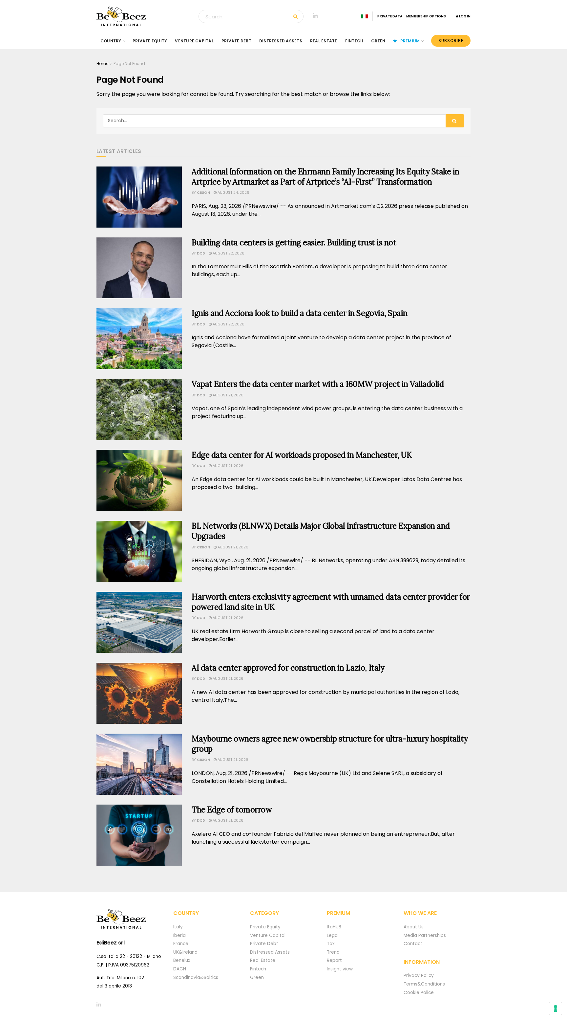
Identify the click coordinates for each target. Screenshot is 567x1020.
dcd (201, 253)
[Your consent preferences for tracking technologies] (555, 1008)
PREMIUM (410, 41)
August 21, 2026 (227, 395)
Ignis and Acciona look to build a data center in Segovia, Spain (300, 313)
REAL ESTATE (323, 41)
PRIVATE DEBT (236, 41)
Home (102, 63)
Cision (203, 192)
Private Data (389, 16)
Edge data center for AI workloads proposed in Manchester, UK (301, 455)
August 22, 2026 (228, 253)
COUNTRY (110, 41)
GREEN (378, 41)
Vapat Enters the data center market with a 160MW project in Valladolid (318, 384)
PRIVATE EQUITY (150, 41)
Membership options (426, 16)
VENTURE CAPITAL (194, 41)
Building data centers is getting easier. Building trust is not (294, 242)
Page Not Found (129, 63)
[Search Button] (297, 16)
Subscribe (450, 40)
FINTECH (354, 41)
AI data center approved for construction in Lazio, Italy (288, 668)
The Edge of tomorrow (232, 810)
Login (464, 16)
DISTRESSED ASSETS (280, 41)
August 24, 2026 (233, 192)
